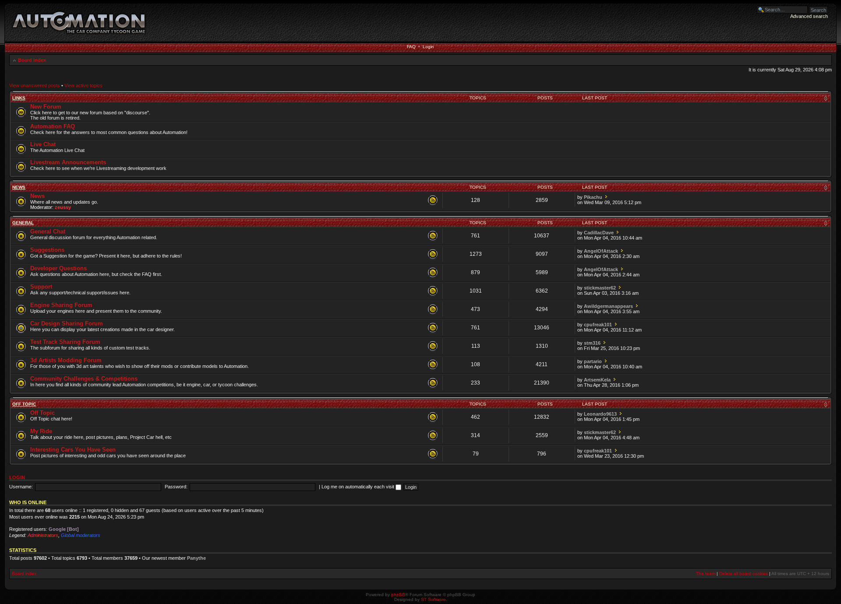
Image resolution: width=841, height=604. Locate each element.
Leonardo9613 (600, 414)
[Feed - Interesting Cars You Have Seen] (433, 454)
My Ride (41, 431)
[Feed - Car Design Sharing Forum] (433, 328)
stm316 (592, 343)
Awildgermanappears (608, 306)
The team (705, 573)
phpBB (398, 594)
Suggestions (47, 250)
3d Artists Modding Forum (66, 360)
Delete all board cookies (743, 573)
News (18, 187)
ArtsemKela (597, 379)
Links (18, 97)
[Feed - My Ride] (433, 435)
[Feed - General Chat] (433, 236)
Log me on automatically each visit (359, 486)
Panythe (196, 558)
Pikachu (593, 197)
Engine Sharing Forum (61, 305)
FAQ (411, 46)
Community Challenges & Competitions (84, 378)
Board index (32, 60)
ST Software (433, 599)
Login (428, 46)
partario (593, 361)
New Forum (45, 106)
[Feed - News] (433, 200)
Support (41, 286)
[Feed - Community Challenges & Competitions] (433, 383)
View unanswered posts (34, 85)
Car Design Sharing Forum (66, 323)
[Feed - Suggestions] (433, 254)
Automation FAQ (52, 126)
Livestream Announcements (68, 162)
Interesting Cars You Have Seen (73, 449)
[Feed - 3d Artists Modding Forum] (433, 364)
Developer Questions (58, 268)
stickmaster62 (600, 287)
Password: (176, 486)
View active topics (83, 85)
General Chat (47, 231)
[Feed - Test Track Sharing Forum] (433, 346)
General (23, 222)
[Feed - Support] (433, 291)
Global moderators (80, 535)
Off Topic (24, 404)
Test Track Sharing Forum (65, 342)
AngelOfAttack (601, 251)
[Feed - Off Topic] (433, 417)
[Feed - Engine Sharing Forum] (433, 309)
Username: (21, 486)
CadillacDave (599, 232)
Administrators (43, 535)
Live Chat (43, 144)
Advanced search (809, 16)
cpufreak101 (598, 324)
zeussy (63, 207)
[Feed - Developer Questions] (433, 272)
